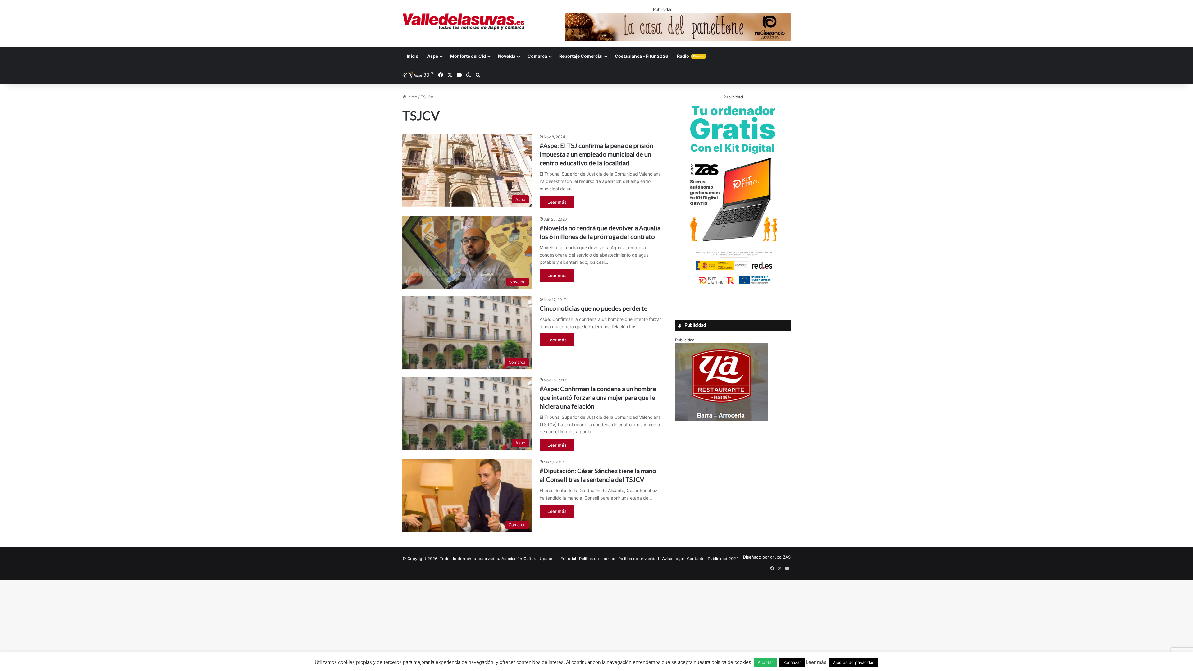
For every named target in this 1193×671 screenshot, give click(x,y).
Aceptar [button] (765, 662)
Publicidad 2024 (723, 558)
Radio (690, 56)
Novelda (506, 56)
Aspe (432, 56)
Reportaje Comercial (581, 56)
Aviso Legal (673, 558)
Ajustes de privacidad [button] (854, 662)
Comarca (537, 56)
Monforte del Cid (468, 56)
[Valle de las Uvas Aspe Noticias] (464, 21)
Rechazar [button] (792, 662)
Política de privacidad (638, 558)
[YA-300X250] (721, 419)
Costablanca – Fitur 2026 (641, 56)
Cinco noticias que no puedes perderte (593, 308)
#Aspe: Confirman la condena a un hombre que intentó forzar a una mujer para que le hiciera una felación (598, 397)
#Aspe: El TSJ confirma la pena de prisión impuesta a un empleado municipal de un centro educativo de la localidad (596, 154)
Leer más (557, 202)
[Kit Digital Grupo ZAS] (732, 285)
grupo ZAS (780, 557)
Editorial (568, 558)
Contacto (696, 558)
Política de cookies (597, 558)
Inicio (412, 56)
